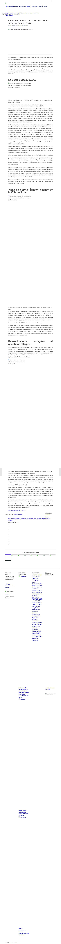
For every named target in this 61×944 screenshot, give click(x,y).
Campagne (38, 576)
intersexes (34, 602)
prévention (34, 619)
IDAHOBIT (37, 601)
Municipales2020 (35, 611)
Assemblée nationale (37, 575)
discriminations (36, 583)
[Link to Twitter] (50, 1)
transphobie (36, 633)
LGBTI (35, 518)
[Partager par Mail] (10, 544)
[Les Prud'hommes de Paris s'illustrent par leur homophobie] (14, 557)
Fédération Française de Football (37, 594)
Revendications (41, 518)
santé (35, 624)
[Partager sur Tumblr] (10, 536)
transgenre (34, 628)
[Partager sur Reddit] (10, 541)
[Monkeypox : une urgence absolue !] (60, 472)
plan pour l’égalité (36, 615)
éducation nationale (35, 639)
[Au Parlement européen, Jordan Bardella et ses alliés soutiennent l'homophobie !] (46, 557)
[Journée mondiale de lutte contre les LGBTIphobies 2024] (21, 557)
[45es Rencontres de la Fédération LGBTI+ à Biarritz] (53, 557)
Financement (22, 518)
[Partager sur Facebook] (10, 524)
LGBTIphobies (35, 606)
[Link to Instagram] (55, 1)
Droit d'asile (39, 585)
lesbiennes (39, 602)
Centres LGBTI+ (35, 579)
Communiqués (17, 25)
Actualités (11, 25)
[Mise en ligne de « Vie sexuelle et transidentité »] (1, 472)
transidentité (35, 629)
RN (32, 624)
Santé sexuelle (37, 625)
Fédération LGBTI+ (18, 514)
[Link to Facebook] (52, 1)
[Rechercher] (15, 15)
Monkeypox (37, 609)
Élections (39, 636)
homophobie (29, 518)
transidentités (36, 631)
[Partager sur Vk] (10, 539)
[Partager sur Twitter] (10, 526)
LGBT (34, 604)
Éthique (15, 518)
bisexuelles (34, 576)
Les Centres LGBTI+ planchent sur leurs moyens (28, 22)
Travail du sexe (34, 634)
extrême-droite (37, 591)
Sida (39, 626)
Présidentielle (35, 617)
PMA (39, 616)
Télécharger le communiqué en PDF (16, 510)
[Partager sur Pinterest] (10, 531)
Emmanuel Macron (35, 589)
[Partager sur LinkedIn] (10, 534)
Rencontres (25, 25)
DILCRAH (10, 518)
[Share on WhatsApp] (10, 529)
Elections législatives (37, 587)
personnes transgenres (35, 613)
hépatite (33, 600)
